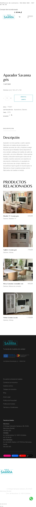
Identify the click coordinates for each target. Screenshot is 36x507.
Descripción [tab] (8, 128)
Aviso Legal (6, 397)
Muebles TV (12, 218)
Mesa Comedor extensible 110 (13, 284)
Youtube (16, 501)
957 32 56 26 (7, 437)
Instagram (3, 501)
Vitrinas (11, 252)
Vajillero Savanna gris (10, 250)
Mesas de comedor (15, 286)
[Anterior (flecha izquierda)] (0, 506)
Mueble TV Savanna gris (11, 216)
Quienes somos (8, 386)
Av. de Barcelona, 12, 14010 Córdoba (14, 435)
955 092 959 (7, 446)
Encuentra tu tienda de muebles (12, 379)
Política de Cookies (9, 404)
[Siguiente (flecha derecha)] (2, 506)
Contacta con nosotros (10, 382)
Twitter (21, 501)
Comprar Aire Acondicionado (9, 9)
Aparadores (17, 109)
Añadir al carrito (23, 98)
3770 (8, 112)
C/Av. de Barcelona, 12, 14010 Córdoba (18, 493)
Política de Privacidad (10, 400)
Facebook (10, 501)
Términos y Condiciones (10, 407)
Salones (24, 109)
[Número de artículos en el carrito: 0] (19, 17)
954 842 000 (25, 3)
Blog (4, 393)
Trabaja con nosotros (9, 389)
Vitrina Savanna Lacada (10, 317)
